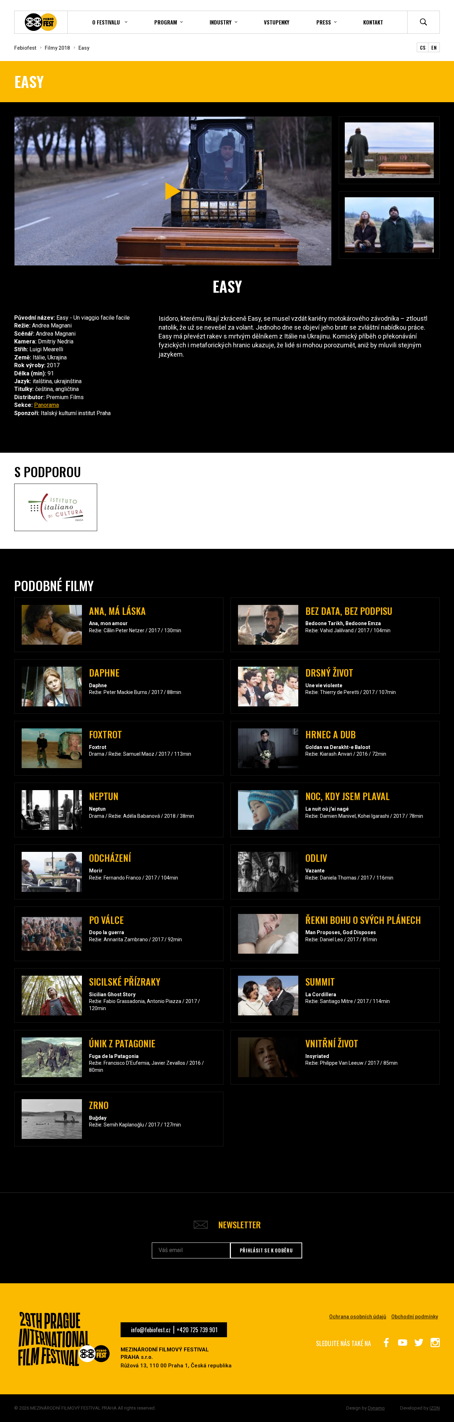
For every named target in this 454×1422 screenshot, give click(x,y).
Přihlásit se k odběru (266, 1250)
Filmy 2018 (57, 48)
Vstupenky (276, 22)
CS (423, 47)
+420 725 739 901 (197, 1330)
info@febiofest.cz (151, 1330)
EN (434, 47)
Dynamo (376, 1408)
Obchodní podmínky (414, 1316)
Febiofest (25, 48)
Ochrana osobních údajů (357, 1316)
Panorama (46, 405)
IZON (435, 1408)
